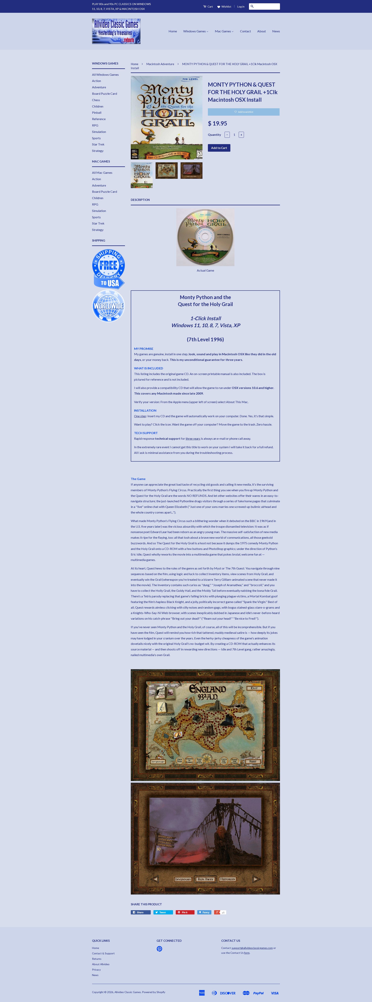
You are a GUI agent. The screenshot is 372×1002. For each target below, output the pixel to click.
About (261, 31)
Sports (96, 138)
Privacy (96, 969)
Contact (245, 31)
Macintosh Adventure (160, 64)
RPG (95, 125)
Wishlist (226, 6)
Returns (96, 958)
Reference (99, 119)
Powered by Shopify (153, 992)
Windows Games (194, 31)
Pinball (96, 112)
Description (140, 199)
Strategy (97, 150)
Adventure (99, 87)
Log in (241, 6)
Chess (96, 100)
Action (96, 81)
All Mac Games (102, 172)
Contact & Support (103, 953)
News (276, 31)
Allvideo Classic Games (128, 992)
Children (97, 106)
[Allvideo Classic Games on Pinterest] (159, 950)
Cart (210, 6)
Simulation (99, 131)
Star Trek (98, 144)
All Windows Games (105, 74)
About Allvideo (100, 964)
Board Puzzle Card (104, 93)
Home (173, 31)
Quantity (214, 134)
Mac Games (223, 31)
